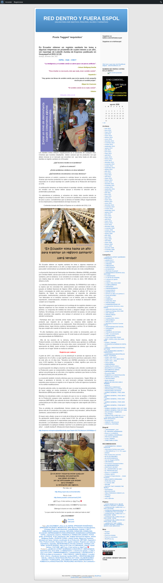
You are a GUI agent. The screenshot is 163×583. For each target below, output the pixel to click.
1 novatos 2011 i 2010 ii (112, 318)
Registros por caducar (87, 542)
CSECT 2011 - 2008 (111, 360)
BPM (69, 528)
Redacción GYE (61, 542)
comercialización (61, 529)
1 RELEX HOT (109, 321)
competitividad (73, 529)
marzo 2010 (108, 221)
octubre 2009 (109, 230)
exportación (51, 535)
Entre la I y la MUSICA (111, 433)
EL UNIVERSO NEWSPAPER (113, 431)
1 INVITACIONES (110, 302)
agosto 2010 (108, 212)
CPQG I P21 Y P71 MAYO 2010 (114, 359)
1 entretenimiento (75, 553)
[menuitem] (2, 2)
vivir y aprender (109, 498)
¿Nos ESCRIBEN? (52, 526)
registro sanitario (73, 542)
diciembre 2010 (109, 205)
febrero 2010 (109, 223)
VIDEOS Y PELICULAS (112, 422)
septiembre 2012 (110, 167)
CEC (106, 346)
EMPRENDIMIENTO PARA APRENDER (61, 533)
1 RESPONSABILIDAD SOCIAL (114, 326)
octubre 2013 (109, 144)
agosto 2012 (108, 169)
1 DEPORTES (109, 286)
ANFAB (70, 526)
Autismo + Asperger (110, 342)
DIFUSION (69, 531)
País (41, 542)
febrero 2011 (108, 201)
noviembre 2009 (109, 228)
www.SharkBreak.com (114, 65)
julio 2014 (108, 128)
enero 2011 (108, 203)
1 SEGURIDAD (109, 328)
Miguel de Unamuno (86, 538)
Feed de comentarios (111, 537)
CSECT (88, 529)
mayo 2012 (108, 174)
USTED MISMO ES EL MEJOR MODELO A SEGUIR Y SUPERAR (114, 504)
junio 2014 (108, 130)
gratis (41, 536)
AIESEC (107, 453)
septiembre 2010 (110, 210)
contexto (82, 529)
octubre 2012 (109, 166)
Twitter (42, 545)
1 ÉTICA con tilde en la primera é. (115, 293)
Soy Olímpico (109, 413)
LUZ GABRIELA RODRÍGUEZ (113, 435)
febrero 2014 (109, 137)
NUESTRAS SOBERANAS (112, 387)
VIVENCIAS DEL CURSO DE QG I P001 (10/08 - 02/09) (114, 517)
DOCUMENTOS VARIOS (69, 560)
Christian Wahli (49, 529)
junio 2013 (108, 151)
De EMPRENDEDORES (112, 465)
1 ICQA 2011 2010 (110, 300)
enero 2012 (108, 182)
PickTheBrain (109, 489)
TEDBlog (107, 496)
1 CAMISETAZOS (66, 551)
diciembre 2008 (109, 247)
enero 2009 (108, 246)
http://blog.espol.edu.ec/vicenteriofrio (67, 492)
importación (62, 536)
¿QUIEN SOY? (109, 260)
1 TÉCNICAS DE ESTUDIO (113, 332)
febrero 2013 (109, 158)
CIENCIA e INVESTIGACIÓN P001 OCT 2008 (63, 558)
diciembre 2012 (109, 162)
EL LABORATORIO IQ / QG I (113, 469)
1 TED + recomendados (112, 334)
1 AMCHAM (108, 263)
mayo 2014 (108, 132)
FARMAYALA (66, 535)
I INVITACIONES (110, 378)
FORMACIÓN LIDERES (80, 535)
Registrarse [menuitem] (18, 2)
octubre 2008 (109, 251)
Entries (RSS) (75, 577)
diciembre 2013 (109, 141)
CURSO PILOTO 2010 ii (112, 366)
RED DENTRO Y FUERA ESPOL (81, 18)
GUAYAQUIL (48, 536)
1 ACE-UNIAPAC (110, 262)
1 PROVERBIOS (110, 320)
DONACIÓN (78, 531)
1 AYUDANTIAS (109, 269)
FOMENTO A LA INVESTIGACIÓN (51, 561)
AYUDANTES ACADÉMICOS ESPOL (115, 344)
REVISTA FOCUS (110, 491)
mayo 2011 (108, 196)
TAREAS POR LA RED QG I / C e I (115, 415)
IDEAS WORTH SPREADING (113, 479)
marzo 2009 (108, 242)
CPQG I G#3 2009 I (111, 357)
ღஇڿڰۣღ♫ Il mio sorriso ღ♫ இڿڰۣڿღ (73, 547)
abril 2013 (108, 155)
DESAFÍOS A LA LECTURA (113, 368)
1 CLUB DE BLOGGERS (112, 277)
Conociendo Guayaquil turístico (114, 463)
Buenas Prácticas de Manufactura (83, 528)
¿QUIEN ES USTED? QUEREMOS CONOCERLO (65, 549)
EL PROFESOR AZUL (111, 470)
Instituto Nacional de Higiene (80, 536)
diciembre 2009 (109, 226)
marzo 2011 (108, 199)
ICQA (55, 536)
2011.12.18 (63, 526)
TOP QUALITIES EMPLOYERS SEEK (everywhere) (113, 418)
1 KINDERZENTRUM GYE (112, 304)
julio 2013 (108, 150)
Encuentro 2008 (109, 373)
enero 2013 (108, 160)
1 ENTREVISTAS (87, 553)
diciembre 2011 (109, 183)
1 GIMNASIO (109, 299)
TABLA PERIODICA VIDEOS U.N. (115, 493)
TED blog (107, 495)
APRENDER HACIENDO (48, 528)
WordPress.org (109, 539)
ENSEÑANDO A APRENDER (86, 533)
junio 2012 (108, 173)
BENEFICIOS (62, 528)
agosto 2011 (108, 190)
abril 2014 (108, 134)
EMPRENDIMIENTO (86, 560)
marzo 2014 (108, 135)
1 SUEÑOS (108, 330)
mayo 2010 (108, 217)
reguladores (44, 544)
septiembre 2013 (110, 146)
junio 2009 (108, 237)
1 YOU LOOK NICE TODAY (113, 337)
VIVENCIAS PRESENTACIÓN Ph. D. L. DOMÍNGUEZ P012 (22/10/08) (115, 511)
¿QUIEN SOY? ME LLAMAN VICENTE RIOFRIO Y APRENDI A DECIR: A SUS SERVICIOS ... (113, 524)
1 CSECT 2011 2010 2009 (113, 283)
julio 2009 (108, 235)
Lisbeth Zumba (73, 538)
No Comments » (89, 561)
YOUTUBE (55, 547)
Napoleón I (92, 540)
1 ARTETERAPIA (110, 267)
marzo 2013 (108, 157)
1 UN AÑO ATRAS (110, 335)
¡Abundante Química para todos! (114, 449)
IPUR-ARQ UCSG (110, 481)
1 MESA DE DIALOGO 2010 (113, 309)
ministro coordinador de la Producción (66, 540)
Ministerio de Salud (45, 540)
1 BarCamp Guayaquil (111, 271)
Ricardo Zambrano (76, 544)
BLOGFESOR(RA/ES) (111, 458)
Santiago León (89, 544)
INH (67, 536)
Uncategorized (109, 420)
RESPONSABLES (63, 544)
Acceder (107, 533)
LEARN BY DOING (60, 538)
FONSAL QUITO (110, 474)
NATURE (107, 484)
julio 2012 (108, 171)
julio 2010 (108, 214)
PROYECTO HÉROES (111, 437)
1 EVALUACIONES (110, 295)
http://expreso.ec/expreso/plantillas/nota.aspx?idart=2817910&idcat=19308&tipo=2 (67, 430)
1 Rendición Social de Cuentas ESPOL (64, 556)
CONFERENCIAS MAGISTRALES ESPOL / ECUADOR (114, 354)
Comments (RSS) (87, 577)
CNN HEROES (109, 461)
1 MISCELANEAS (81, 554)
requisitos (53, 544)
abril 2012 (108, 176)
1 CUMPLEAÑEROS (111, 284)
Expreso (58, 535)
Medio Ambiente (109, 380)
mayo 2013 (108, 153)
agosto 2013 (108, 148)
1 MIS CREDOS (68, 554)
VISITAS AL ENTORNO (112, 424)
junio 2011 (108, 194)
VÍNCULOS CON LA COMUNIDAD (71, 545)
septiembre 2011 (110, 189)
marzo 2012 (108, 178)
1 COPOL (108, 281)
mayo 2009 (108, 239)
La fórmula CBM (109, 482)
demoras (62, 531)
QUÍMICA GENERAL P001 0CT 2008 (116, 408)
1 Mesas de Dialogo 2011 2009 (114, 311)
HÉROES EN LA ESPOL (112, 377)
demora (56, 531)
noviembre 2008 (109, 249)
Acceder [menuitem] (8, 2)
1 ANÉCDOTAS (109, 265)
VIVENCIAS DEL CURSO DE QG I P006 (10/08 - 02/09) (114, 520)
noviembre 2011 (109, 185)
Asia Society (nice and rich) (113, 454)
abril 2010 (108, 219)
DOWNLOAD (87, 531)
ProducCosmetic (49, 542)
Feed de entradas (110, 535)
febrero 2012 (109, 180)
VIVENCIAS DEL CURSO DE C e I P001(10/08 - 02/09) (114, 514)
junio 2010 (108, 215)
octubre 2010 (109, 208)
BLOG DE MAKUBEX (111, 456)
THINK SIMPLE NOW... (111, 440)
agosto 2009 (108, 233)
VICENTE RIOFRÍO (52, 545)
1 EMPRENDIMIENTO (60, 553)
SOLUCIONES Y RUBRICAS (113, 412)
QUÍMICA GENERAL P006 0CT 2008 (116, 410)
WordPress (98, 576)
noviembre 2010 (109, 207)
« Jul (104, 122)
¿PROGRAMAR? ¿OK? (112, 429)
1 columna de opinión (80, 551)
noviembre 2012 (109, 164)
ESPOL (43, 535)
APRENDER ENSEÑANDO (83, 526)
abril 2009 (108, 240)
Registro (107, 531)
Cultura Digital (109, 362)
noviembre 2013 (109, 142)
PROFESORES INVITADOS (73, 561)
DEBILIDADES (47, 531)
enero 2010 (108, 224)
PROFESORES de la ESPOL (113, 389)
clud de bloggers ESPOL (112, 460)
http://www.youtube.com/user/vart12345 (67, 497)
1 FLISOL (108, 297)
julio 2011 (108, 192)
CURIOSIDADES (110, 364)
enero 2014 (108, 139)
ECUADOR (43, 533)
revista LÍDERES (110, 438)
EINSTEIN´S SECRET (111, 467)
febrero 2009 (109, 244)
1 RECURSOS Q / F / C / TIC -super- (115, 451)
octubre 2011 (109, 187)
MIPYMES (83, 540)
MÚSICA (107, 385)
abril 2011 (108, 198)
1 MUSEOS (108, 316)
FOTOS (91, 535)
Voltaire (86, 545)
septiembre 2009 (110, 231)
